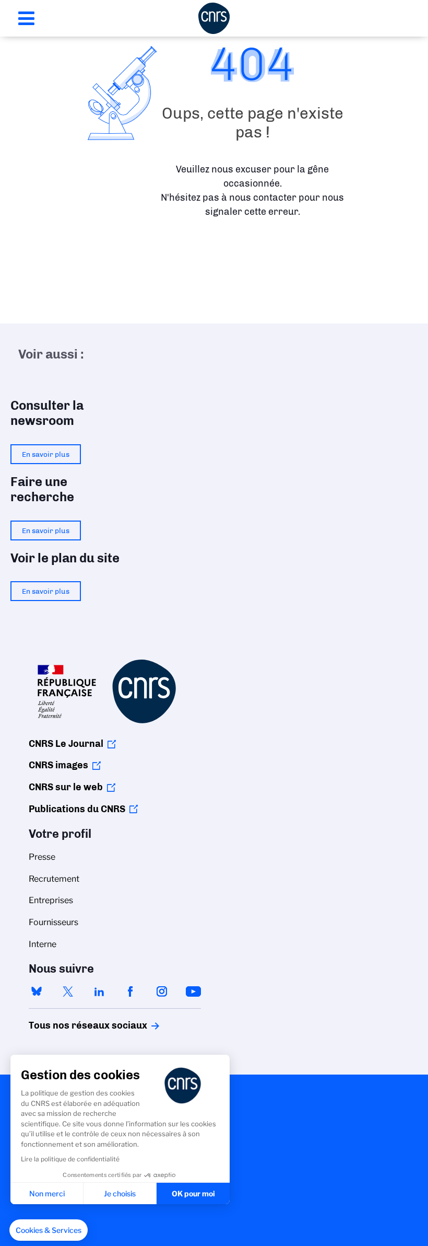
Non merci (47, 1193)
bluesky (36, 991)
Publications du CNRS (77, 809)
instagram (162, 991)
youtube (193, 991)
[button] (48, 1230)
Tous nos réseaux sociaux (70, 1025)
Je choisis (120, 1193)
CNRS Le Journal (66, 743)
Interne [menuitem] (42, 944)
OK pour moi (193, 1193)
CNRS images (58, 765)
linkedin (99, 991)
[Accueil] (214, 18)
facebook (130, 991)
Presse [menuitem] (42, 857)
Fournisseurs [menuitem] (53, 922)
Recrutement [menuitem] (54, 879)
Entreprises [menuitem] (51, 900)
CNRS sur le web (66, 787)
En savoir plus (45, 454)
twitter (68, 991)
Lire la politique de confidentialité (70, 1159)
